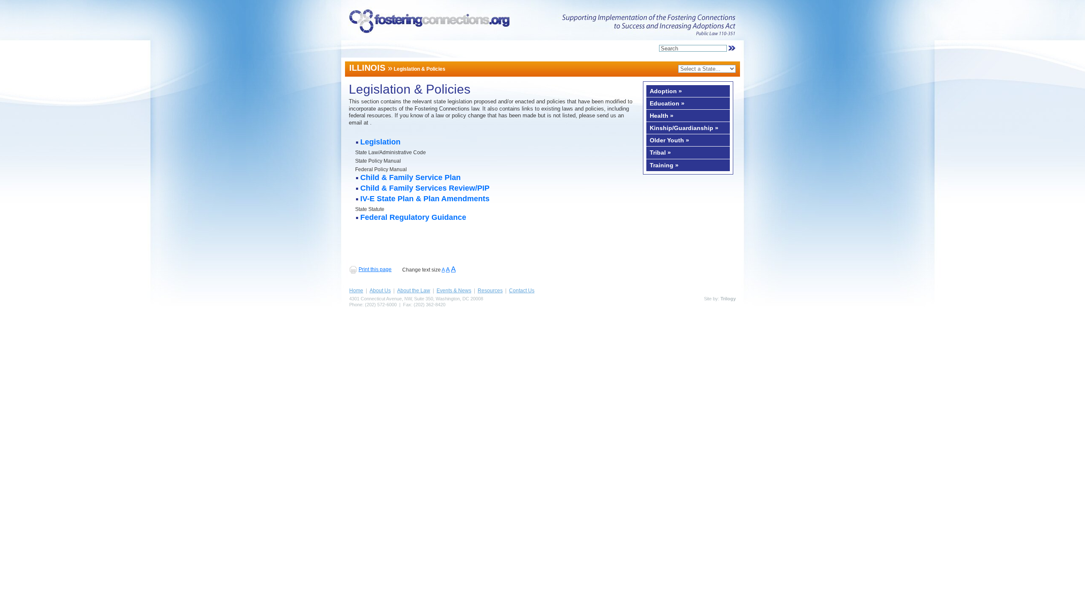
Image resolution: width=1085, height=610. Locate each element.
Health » (661, 115)
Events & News (454, 291)
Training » (664, 165)
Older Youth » (669, 140)
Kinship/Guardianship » (684, 128)
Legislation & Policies (419, 69)
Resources (490, 291)
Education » (667, 103)
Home (356, 291)
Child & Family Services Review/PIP (425, 188)
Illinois (367, 67)
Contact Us (521, 291)
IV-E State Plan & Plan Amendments (425, 199)
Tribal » (660, 152)
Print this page (375, 269)
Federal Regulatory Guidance (413, 218)
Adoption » (666, 91)
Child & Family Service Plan (410, 178)
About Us (380, 291)
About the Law (413, 291)
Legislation (380, 142)
